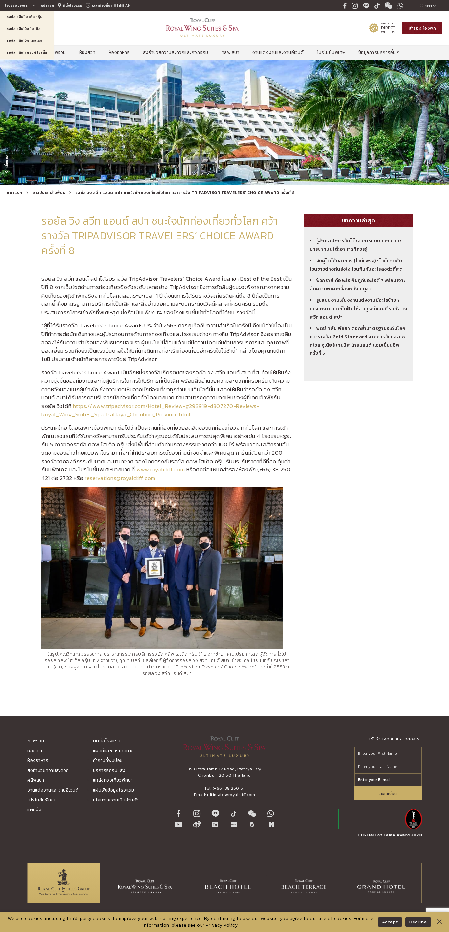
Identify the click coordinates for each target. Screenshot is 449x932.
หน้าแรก (47, 5)
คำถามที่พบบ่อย (108, 760)
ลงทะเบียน (388, 794)
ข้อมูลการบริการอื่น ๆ (379, 52)
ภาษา (428, 5)
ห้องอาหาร (119, 52)
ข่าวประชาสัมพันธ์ (48, 193)
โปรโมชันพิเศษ (331, 52)
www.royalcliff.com (160, 469)
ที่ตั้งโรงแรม (72, 5)
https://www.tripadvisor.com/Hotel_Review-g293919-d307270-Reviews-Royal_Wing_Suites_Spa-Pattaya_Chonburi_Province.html (150, 410)
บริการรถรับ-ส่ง (109, 770)
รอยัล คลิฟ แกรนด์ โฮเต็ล (27, 52)
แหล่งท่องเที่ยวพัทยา (113, 780)
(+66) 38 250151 (229, 788)
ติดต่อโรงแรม (107, 740)
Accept (390, 922)
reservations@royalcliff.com (120, 478)
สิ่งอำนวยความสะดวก (48, 770)
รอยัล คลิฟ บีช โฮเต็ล (23, 28)
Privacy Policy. (222, 925)
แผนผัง (34, 809)
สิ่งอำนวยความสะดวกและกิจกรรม (175, 52)
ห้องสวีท (87, 52)
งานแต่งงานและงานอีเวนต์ (278, 52)
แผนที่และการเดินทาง (113, 750)
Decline (418, 922)
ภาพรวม (57, 52)
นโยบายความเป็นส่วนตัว (116, 800)
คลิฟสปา (35, 780)
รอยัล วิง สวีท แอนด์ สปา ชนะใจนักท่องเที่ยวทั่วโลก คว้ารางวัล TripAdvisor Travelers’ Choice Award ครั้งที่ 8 (185, 193)
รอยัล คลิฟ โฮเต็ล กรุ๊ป (25, 16)
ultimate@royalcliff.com (231, 794)
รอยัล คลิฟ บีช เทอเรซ (25, 40)
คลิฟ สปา (231, 52)
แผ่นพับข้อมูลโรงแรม (113, 790)
